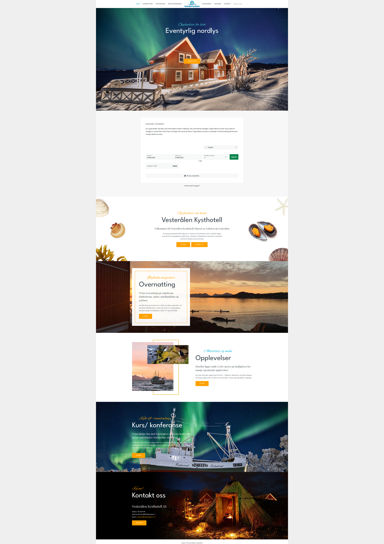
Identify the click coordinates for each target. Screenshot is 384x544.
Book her (139, 522)
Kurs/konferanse (175, 4)
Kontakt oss (192, 61)
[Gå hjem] (192, 4)
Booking (217, 4)
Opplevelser (160, 4)
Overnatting (148, 4)
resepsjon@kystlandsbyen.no (145, 517)
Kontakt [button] (227, 4)
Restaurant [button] (206, 4)
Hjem (138, 4)
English (238, 4)
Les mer (145, 316)
